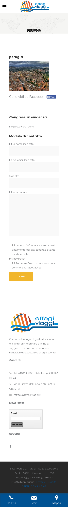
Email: (15, 413)
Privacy (40, 482)
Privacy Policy (17, 258)
